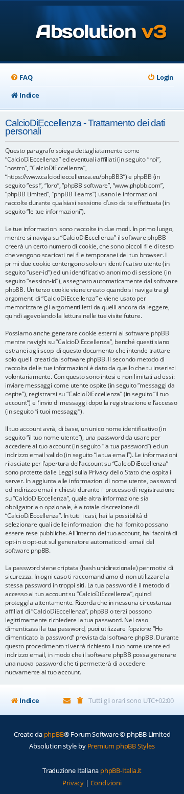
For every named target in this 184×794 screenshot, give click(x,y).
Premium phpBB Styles (121, 746)
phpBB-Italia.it (121, 770)
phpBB (54, 734)
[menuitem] (21, 77)
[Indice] (92, 32)
